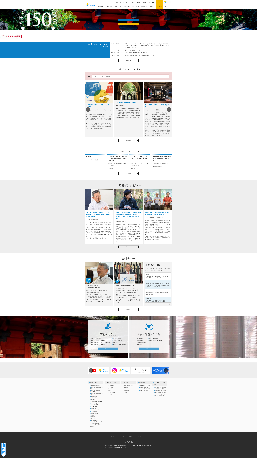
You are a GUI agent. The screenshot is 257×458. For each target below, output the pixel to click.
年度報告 (126, 387)
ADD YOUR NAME (144, 390)
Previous (88, 109)
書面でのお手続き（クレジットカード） (100, 342)
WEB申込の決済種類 (96, 338)
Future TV (138, 2)
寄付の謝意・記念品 (112, 382)
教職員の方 (93, 415)
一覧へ (169, 304)
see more (128, 60)
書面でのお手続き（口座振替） (98, 344)
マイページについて (159, 395)
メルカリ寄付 (94, 408)
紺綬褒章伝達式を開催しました (132, 50)
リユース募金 (94, 406)
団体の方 (93, 416)
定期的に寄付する (117, 340)
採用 (117, 2)
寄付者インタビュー (144, 387)
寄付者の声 (142, 382)
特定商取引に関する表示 (160, 390)
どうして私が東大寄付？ (145, 388)
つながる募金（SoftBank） (119, 344)
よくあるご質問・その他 (160, 383)
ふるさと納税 (94, 411)
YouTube (132, 2)
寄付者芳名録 (140, 340)
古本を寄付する (94, 404)
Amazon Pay (94, 403)
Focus (125, 392)
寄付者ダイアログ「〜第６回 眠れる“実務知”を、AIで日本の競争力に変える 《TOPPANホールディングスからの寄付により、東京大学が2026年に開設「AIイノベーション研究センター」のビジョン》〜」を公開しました (147, 45)
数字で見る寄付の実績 (128, 385)
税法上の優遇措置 (153, 338)
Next (169, 109)
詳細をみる (128, 19)
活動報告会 (139, 344)
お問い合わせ (142, 436)
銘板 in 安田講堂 (140, 338)
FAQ (149, 2)
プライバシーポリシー (132, 436)
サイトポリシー (122, 436)
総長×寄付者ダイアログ (145, 385)
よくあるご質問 (94, 420)
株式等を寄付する (95, 413)
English (144, 2)
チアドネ (93, 418)
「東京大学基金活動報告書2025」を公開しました (136, 52)
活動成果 (125, 382)
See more (128, 140)
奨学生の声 (126, 390)
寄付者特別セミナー (141, 342)
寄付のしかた (94, 382)
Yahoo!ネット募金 (95, 409)
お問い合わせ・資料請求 (160, 387)
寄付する (159, 6)
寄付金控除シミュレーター (155, 340)
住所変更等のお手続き (160, 388)
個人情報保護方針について (161, 392)
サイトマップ (114, 436)
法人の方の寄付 (117, 338)
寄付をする (128, 23)
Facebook (125, 2)
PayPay (115, 342)
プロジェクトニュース (128, 388)
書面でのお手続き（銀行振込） (98, 340)
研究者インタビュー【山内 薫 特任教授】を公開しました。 (140, 55)
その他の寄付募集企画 (160, 394)
